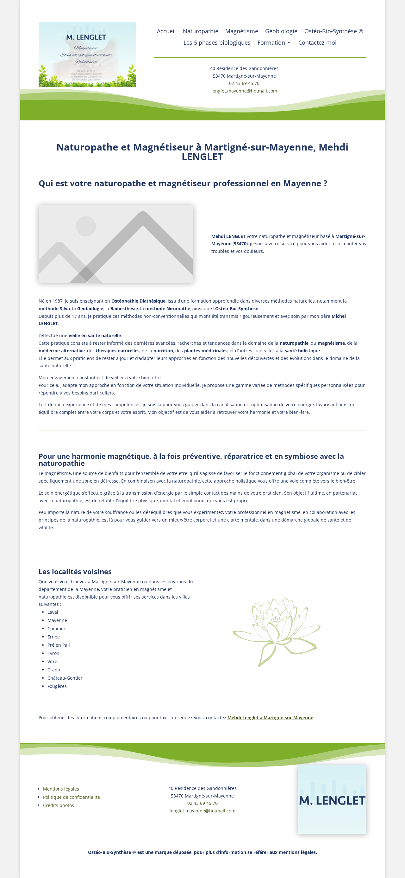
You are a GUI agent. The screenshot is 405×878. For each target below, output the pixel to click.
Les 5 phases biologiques (217, 43)
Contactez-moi (317, 43)
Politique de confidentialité (71, 797)
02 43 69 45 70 (244, 83)
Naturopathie (200, 31)
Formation (271, 43)
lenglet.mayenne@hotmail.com (244, 91)
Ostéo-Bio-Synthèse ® (333, 31)
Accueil (166, 31)
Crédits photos (58, 805)
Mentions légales (61, 789)
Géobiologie (281, 31)
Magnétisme (241, 31)
